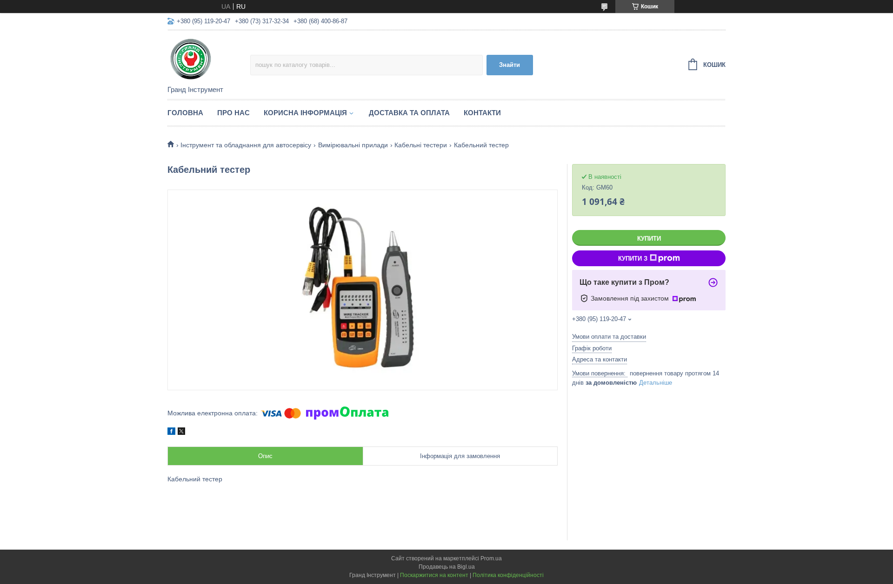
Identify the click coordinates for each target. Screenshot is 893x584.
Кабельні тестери (420, 145)
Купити (649, 238)
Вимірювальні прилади (353, 145)
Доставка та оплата (409, 112)
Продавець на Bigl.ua (447, 567)
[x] (181, 432)
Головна (185, 112)
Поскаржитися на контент (434, 575)
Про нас (233, 112)
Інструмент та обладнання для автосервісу (245, 145)
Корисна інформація (305, 112)
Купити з (632, 258)
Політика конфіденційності (508, 575)
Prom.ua (491, 558)
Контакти (482, 112)
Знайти (509, 64)
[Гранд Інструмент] (208, 58)
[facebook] (171, 432)
